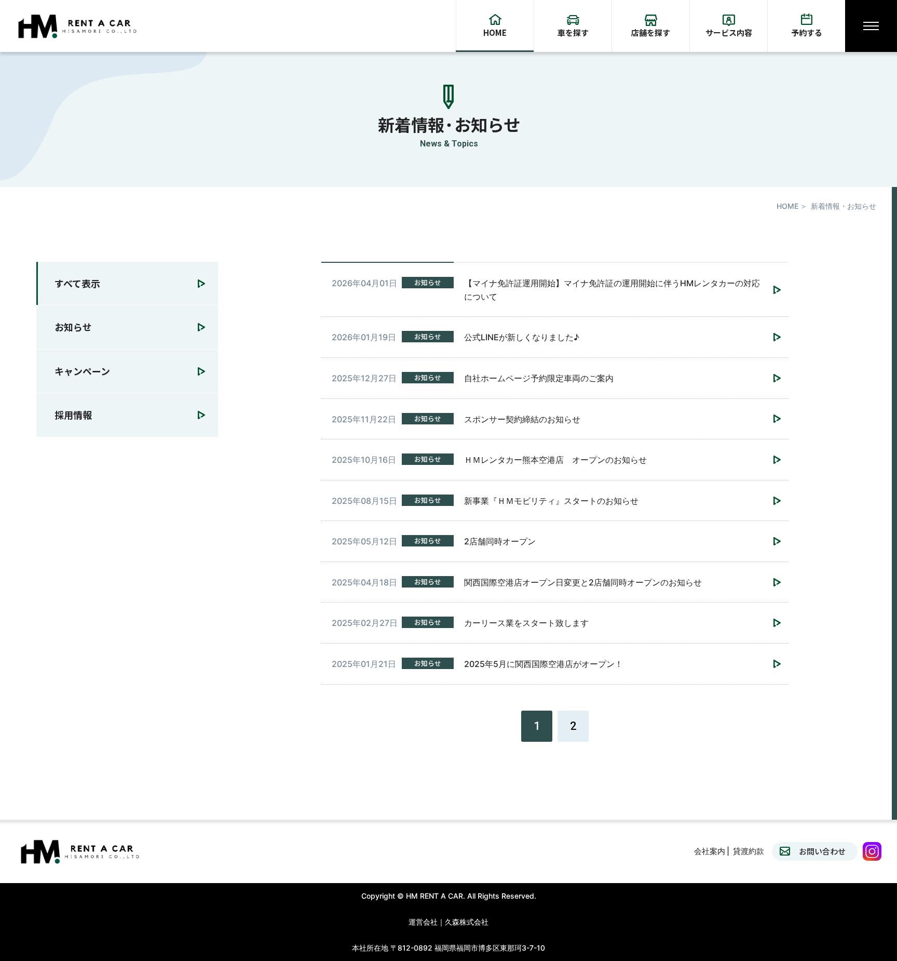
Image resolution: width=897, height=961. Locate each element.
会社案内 (709, 851)
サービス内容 (728, 32)
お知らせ (73, 327)
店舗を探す (650, 32)
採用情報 (73, 414)
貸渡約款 (748, 851)
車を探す (573, 32)
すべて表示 (77, 283)
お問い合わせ (822, 851)
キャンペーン (82, 371)
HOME (495, 32)
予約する (806, 32)
